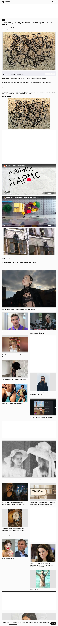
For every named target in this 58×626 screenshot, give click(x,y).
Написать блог (50, 74)
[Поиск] (53, 2)
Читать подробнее (13, 624)
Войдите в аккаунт (9, 262)
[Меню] (55, 2)
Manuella (8, 258)
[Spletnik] (6, 2)
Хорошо (53, 623)
